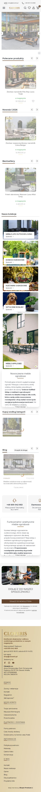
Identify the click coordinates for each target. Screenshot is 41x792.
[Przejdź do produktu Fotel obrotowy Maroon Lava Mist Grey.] (20, 180)
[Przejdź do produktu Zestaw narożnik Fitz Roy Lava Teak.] (20, 77)
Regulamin (26, 606)
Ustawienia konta (10, 715)
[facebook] (5, 663)
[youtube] (13, 663)
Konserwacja (8, 755)
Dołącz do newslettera (20, 601)
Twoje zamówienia (10, 709)
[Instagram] (9, 663)
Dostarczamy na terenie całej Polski (17, 735)
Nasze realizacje (10, 768)
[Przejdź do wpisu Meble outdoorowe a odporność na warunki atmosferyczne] (18, 464)
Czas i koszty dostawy (12, 732)
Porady (6, 478)
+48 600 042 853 (30, 3)
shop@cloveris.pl (13, 3)
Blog (5, 775)
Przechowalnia (9, 718)
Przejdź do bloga (21, 450)
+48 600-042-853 (11, 648)
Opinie (6, 771)
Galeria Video (8, 752)
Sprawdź (9, 236)
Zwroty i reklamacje (11, 689)
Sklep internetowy (19, 788)
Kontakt (7, 692)
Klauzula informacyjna (12, 712)
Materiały (7, 748)
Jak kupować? (9, 698)
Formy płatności (10, 728)
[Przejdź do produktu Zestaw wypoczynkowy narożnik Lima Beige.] (20, 128)
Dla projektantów (10, 778)
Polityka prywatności (11, 745)
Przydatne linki (9, 781)
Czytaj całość (18, 487)
